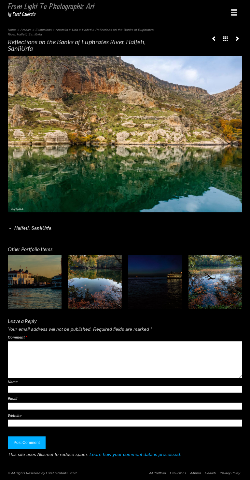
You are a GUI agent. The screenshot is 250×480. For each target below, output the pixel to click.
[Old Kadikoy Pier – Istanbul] (35, 282)
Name (13, 382)
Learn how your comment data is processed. (135, 454)
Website (14, 416)
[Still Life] (95, 282)
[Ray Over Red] (215, 282)
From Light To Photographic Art (51, 6)
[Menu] (234, 13)
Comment (17, 337)
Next (236, 282)
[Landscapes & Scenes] (225, 39)
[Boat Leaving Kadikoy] (155, 282)
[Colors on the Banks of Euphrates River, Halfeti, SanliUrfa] (237, 39)
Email (12, 399)
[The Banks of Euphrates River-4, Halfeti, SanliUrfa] (214, 39)
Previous (13, 282)
